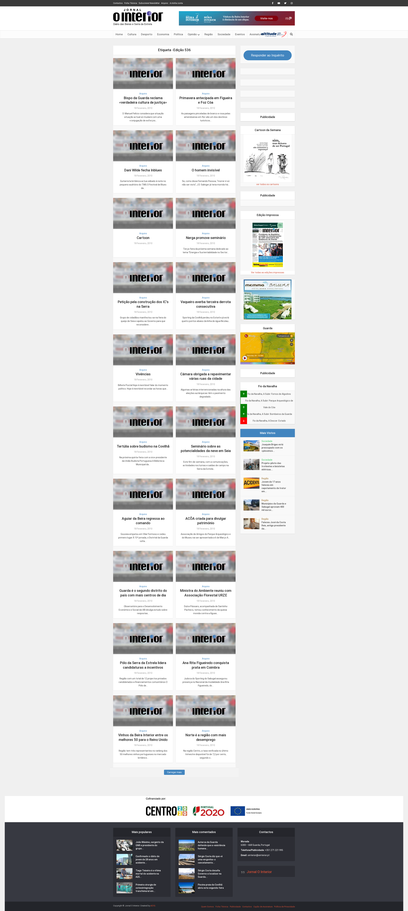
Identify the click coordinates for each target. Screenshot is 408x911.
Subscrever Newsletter (149, 3)
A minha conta (176, 3)
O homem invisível (206, 170)
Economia (163, 34)
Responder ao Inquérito (267, 55)
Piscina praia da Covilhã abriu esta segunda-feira (211, 886)
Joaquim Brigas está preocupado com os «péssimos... (272, 447)
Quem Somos (207, 906)
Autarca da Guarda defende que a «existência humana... (211, 845)
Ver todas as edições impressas (267, 272)
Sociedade (224, 34)
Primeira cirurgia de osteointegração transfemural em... (146, 887)
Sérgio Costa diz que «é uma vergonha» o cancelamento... (210, 859)
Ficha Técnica (130, 3)
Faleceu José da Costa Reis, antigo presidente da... (274, 525)
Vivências (143, 374)
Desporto (146, 34)
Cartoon (143, 238)
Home (119, 34)
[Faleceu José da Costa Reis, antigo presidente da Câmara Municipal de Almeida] (253, 523)
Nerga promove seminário (206, 238)
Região (208, 34)
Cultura (131, 34)
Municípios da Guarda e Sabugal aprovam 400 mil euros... (274, 506)
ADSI (153, 905)
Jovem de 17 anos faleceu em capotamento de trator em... (274, 487)
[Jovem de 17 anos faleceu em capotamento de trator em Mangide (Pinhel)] (253, 483)
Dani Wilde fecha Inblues (143, 170)
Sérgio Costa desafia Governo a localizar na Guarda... (209, 873)
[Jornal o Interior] (138, 15)
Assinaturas (257, 34)
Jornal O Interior (259, 872)
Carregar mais (174, 772)
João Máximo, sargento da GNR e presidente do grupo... (150, 845)
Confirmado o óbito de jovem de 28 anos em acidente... (147, 859)
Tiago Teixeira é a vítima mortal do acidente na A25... (148, 873)
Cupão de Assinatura (263, 906)
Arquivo (164, 3)
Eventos (240, 34)
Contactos (118, 3)
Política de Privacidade (284, 906)
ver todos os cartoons (267, 184)
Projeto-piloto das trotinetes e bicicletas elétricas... (273, 466)
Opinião (192, 34)
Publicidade (235, 906)
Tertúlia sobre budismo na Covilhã (143, 446)
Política (178, 34)
